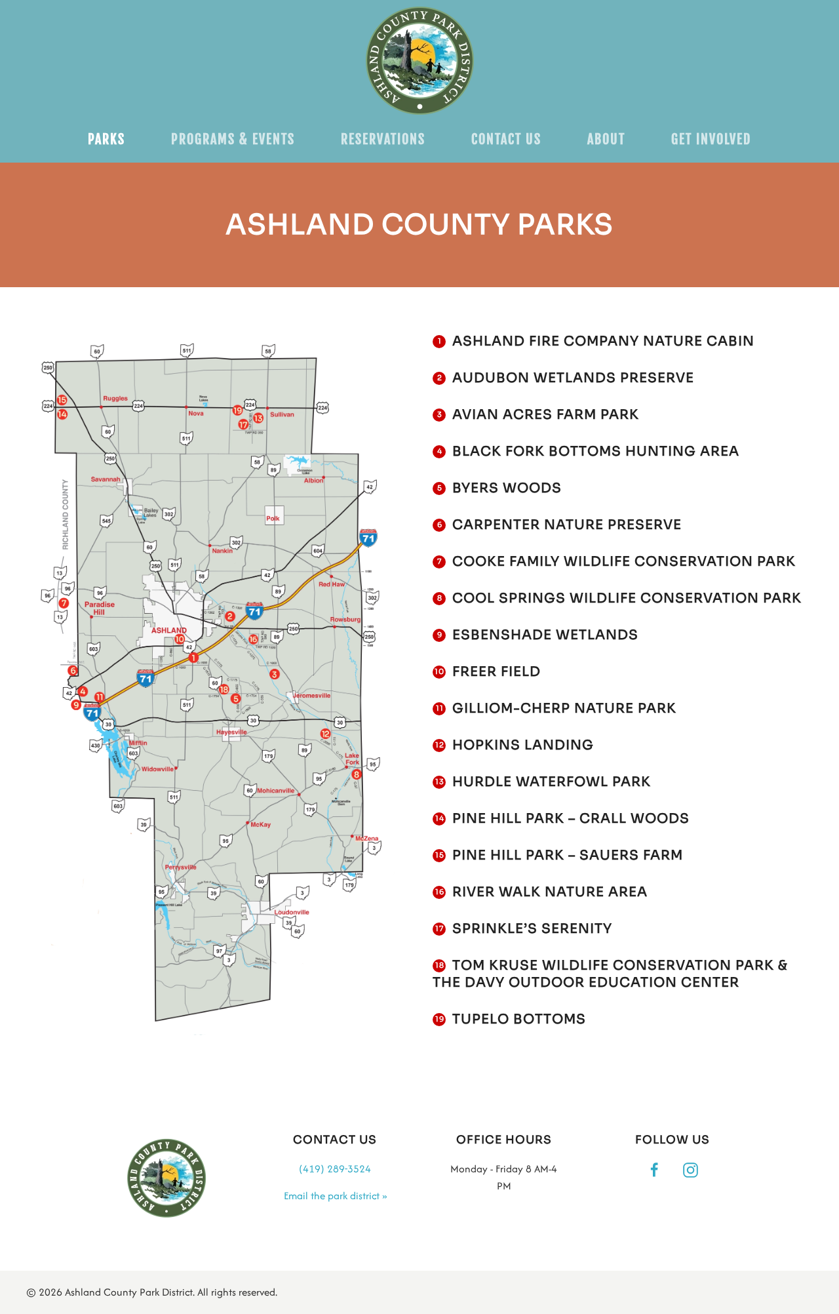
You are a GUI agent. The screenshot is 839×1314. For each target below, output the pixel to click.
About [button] (606, 139)
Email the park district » (335, 1195)
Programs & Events (233, 139)
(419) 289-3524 (335, 1168)
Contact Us (506, 139)
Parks (106, 139)
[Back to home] (420, 61)
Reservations (383, 139)
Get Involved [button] (711, 139)
